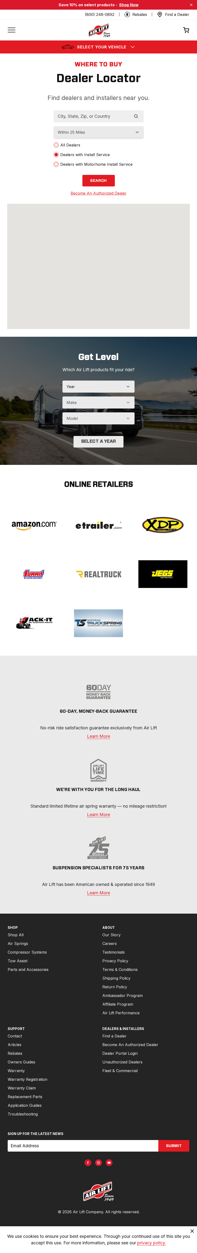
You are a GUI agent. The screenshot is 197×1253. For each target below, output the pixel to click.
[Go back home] (99, 30)
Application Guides (25, 1105)
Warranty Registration (27, 1079)
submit (174, 1146)
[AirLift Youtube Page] (109, 1162)
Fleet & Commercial (120, 1070)
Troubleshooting (23, 1114)
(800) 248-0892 (99, 14)
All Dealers (70, 145)
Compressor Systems (27, 952)
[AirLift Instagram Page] (98, 1162)
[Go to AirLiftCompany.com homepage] (98, 1191)
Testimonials (113, 952)
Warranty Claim (22, 1088)
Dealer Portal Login (120, 1053)
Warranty (16, 1070)
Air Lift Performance (121, 1012)
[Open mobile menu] (11, 30)
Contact (15, 1036)
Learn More (98, 736)
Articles (14, 1044)
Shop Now (129, 4)
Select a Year (98, 441)
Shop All (16, 934)
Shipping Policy (116, 978)
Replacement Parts (25, 1096)
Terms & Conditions (120, 969)
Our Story (111, 934)
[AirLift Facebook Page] (88, 1162)
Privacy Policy (115, 960)
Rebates (15, 1053)
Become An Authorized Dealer (130, 1044)
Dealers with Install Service (85, 154)
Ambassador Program (122, 995)
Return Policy (114, 986)
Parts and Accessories (28, 969)
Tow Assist (17, 960)
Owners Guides (21, 1062)
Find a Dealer (114, 1036)
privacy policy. (151, 1242)
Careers (109, 943)
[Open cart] (186, 30)
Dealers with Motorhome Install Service (96, 164)
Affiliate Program (117, 1004)
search (98, 181)
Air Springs (18, 943)
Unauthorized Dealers (122, 1062)
